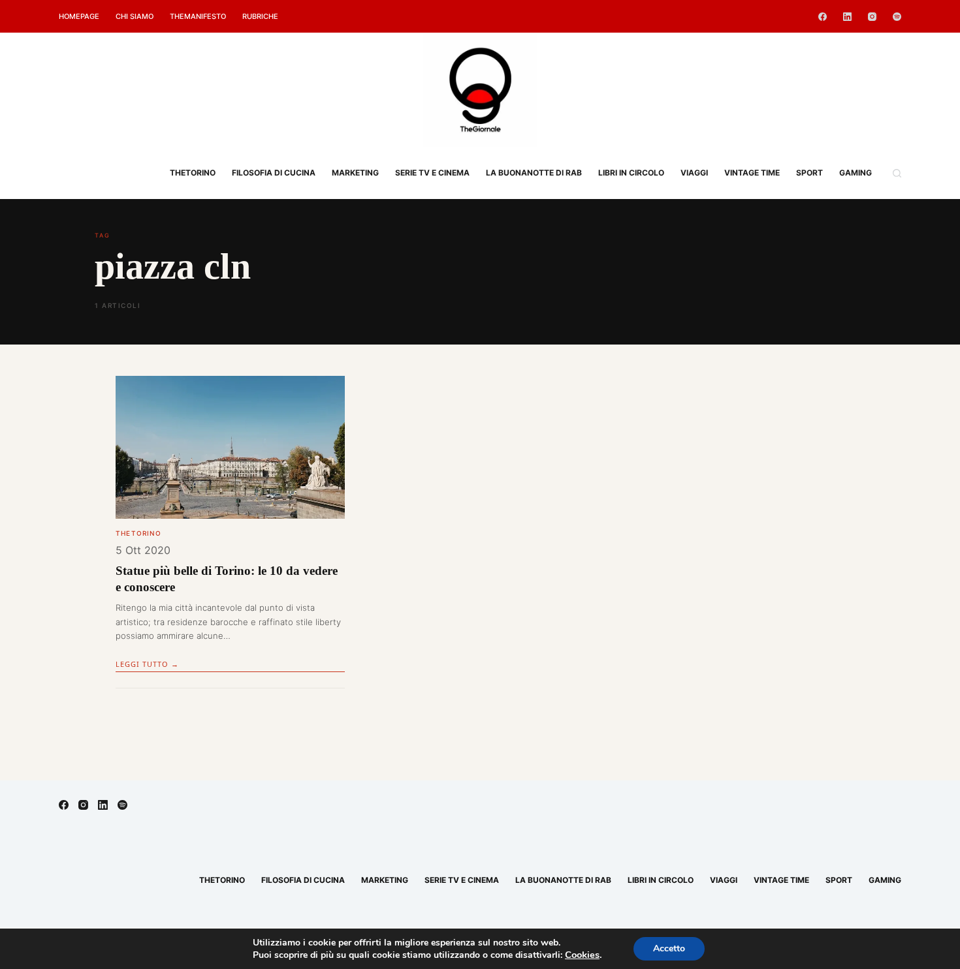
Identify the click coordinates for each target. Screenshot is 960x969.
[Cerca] (897, 173)
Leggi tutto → (147, 664)
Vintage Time (752, 172)
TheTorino (193, 172)
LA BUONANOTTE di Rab (534, 172)
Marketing (355, 172)
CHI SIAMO (134, 16)
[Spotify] (897, 16)
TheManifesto (198, 16)
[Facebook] (822, 16)
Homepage (79, 16)
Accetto (669, 948)
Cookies (582, 955)
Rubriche (260, 16)
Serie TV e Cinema (432, 172)
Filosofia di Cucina (273, 172)
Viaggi (694, 172)
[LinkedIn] (847, 16)
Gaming (855, 172)
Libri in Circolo (631, 172)
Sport (809, 172)
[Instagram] (872, 16)
